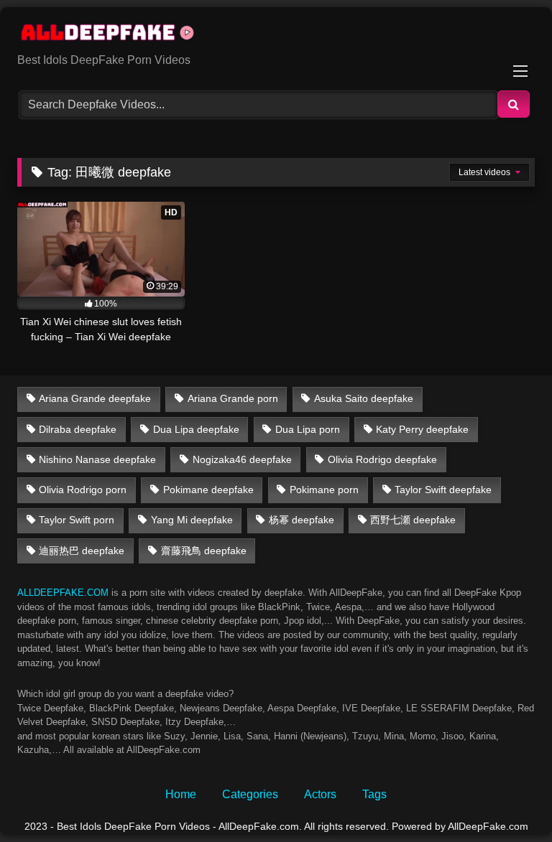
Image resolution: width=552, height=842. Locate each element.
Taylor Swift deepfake (443, 489)
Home (180, 794)
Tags (374, 794)
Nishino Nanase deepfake (97, 459)
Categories (250, 794)
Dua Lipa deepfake (196, 429)
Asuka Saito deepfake (363, 398)
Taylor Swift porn (76, 519)
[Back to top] (507, 799)
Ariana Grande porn (233, 398)
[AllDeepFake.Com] (276, 35)
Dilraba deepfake (77, 429)
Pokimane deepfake (208, 489)
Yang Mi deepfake (192, 519)
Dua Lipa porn (307, 429)
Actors (320, 794)
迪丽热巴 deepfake (81, 550)
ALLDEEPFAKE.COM (63, 592)
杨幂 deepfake (301, 519)
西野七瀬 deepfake (413, 519)
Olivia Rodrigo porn (82, 489)
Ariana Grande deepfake (95, 398)
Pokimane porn (324, 489)
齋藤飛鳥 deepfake (204, 550)
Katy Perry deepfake (422, 429)
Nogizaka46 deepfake (242, 459)
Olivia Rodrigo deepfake (382, 459)
